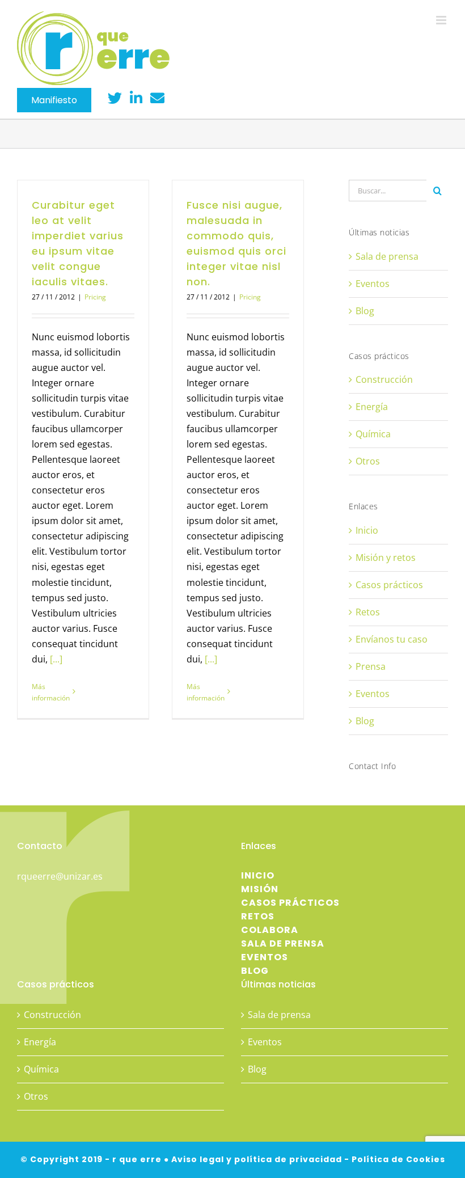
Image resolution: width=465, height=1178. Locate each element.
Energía (372, 406)
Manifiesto (54, 100)
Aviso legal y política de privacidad (256, 1159)
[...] (56, 659)
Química (373, 434)
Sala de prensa (387, 256)
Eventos (373, 283)
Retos (368, 612)
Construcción (384, 379)
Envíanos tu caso (392, 639)
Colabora (269, 929)
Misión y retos (386, 557)
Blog (365, 311)
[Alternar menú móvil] (442, 20)
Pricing (95, 297)
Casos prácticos (389, 585)
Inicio (367, 530)
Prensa (371, 666)
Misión (259, 889)
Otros (368, 461)
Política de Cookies (398, 1159)
